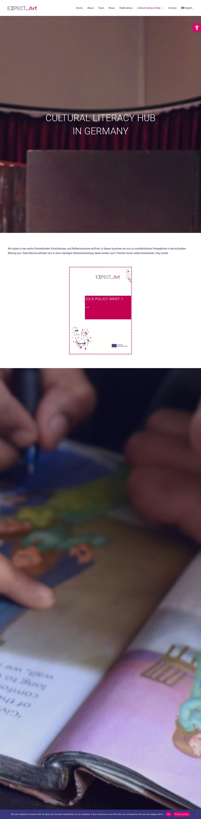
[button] (197, 27)
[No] (197, 814)
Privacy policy (182, 814)
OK (168, 814)
